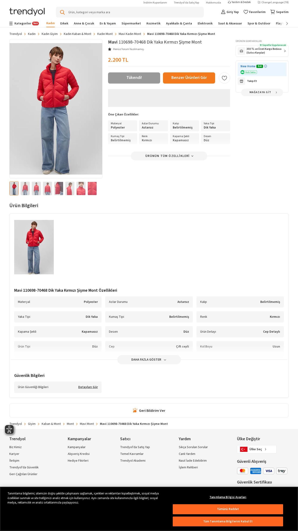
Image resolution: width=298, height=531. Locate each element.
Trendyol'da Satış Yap (186, 3)
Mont (70, 424)
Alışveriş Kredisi (79, 454)
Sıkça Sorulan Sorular (193, 447)
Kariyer (14, 454)
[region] (149, 509)
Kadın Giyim (50, 34)
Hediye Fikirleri (78, 460)
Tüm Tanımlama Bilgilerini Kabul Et (228, 521)
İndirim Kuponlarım (155, 3)
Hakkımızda (213, 3)
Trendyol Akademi (133, 460)
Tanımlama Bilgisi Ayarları (228, 497)
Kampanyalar (77, 447)
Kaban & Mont (51, 424)
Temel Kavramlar (132, 454)
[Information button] (265, 66)
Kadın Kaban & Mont (77, 34)
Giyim (32, 424)
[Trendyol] (27, 12)
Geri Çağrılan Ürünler (23, 474)
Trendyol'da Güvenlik (24, 467)
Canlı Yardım (187, 454)
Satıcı (125, 439)
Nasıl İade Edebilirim (193, 460)
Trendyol (15, 34)
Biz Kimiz (15, 447)
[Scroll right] (284, 23)
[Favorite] (224, 78)
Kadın (32, 34)
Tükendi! (134, 78)
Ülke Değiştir (248, 439)
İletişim (14, 460)
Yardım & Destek (241, 2)
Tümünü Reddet (228, 509)
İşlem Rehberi (188, 467)
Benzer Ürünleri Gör (189, 78)
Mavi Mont (87, 424)
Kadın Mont (105, 34)
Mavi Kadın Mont (130, 34)
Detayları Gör (88, 387)
